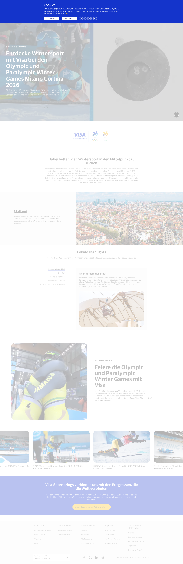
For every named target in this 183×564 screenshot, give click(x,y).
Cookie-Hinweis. (61, 13)
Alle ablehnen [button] (69, 18)
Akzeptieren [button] (51, 18)
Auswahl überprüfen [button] (86, 18)
